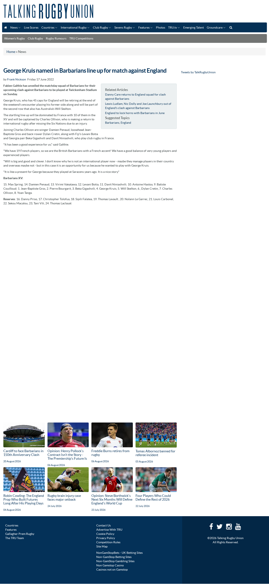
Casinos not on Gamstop (112, 569)
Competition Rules (108, 542)
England (126, 122)
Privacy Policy (105, 538)
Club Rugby (100, 27)
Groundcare (215, 27)
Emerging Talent (193, 27)
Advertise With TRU (109, 529)
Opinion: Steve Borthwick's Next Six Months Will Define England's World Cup (111, 499)
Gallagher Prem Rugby (19, 534)
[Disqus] (90, 259)
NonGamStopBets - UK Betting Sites (119, 552)
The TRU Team (14, 538)
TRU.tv (172, 27)
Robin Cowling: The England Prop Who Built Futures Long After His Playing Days (23, 499)
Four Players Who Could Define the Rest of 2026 (153, 497)
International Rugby (74, 27)
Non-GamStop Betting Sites (114, 557)
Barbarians (112, 122)
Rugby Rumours (56, 38)
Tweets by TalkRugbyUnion (198, 72)
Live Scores (31, 27)
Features (144, 27)
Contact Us (103, 525)
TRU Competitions (81, 38)
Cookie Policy (105, 534)
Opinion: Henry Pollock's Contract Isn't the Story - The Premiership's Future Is (67, 454)
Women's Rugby (14, 38)
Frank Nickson (16, 79)
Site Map (102, 546)
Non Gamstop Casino (110, 565)
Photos (160, 27)
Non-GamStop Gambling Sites (115, 561)
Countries (47, 27)
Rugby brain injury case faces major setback (64, 497)
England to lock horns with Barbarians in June (135, 113)
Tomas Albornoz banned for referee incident (155, 453)
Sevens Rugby (123, 27)
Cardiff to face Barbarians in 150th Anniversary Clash (23, 453)
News (14, 27)
